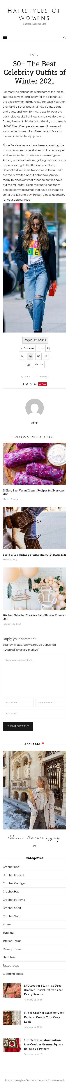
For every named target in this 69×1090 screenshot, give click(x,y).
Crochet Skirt (11, 916)
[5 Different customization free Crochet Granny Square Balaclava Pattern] (12, 1045)
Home (34, 54)
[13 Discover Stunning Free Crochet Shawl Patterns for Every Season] (12, 990)
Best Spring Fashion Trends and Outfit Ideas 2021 (34, 554)
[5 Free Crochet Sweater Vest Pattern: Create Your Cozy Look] (12, 1018)
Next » (39, 364)
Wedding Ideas (13, 973)
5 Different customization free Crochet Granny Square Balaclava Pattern (43, 1044)
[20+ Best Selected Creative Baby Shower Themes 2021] (34, 588)
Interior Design (12, 941)
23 (48, 348)
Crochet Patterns (14, 899)
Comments (42, 376)
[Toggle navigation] (5, 37)
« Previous (27, 348)
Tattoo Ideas (11, 965)
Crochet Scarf (12, 908)
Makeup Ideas (12, 949)
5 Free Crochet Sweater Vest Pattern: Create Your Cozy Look (44, 1017)
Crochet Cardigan (14, 883)
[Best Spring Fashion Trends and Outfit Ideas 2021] (34, 528)
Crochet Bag (11, 867)
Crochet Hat (11, 891)
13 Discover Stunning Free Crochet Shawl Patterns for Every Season (43, 990)
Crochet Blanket (13, 875)
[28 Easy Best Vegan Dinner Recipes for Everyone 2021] (34, 464)
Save (44, 384)
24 (22, 356)
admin (25, 376)
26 (38, 356)
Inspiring (8, 932)
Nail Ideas (9, 957)
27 (45, 356)
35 (28, 364)
